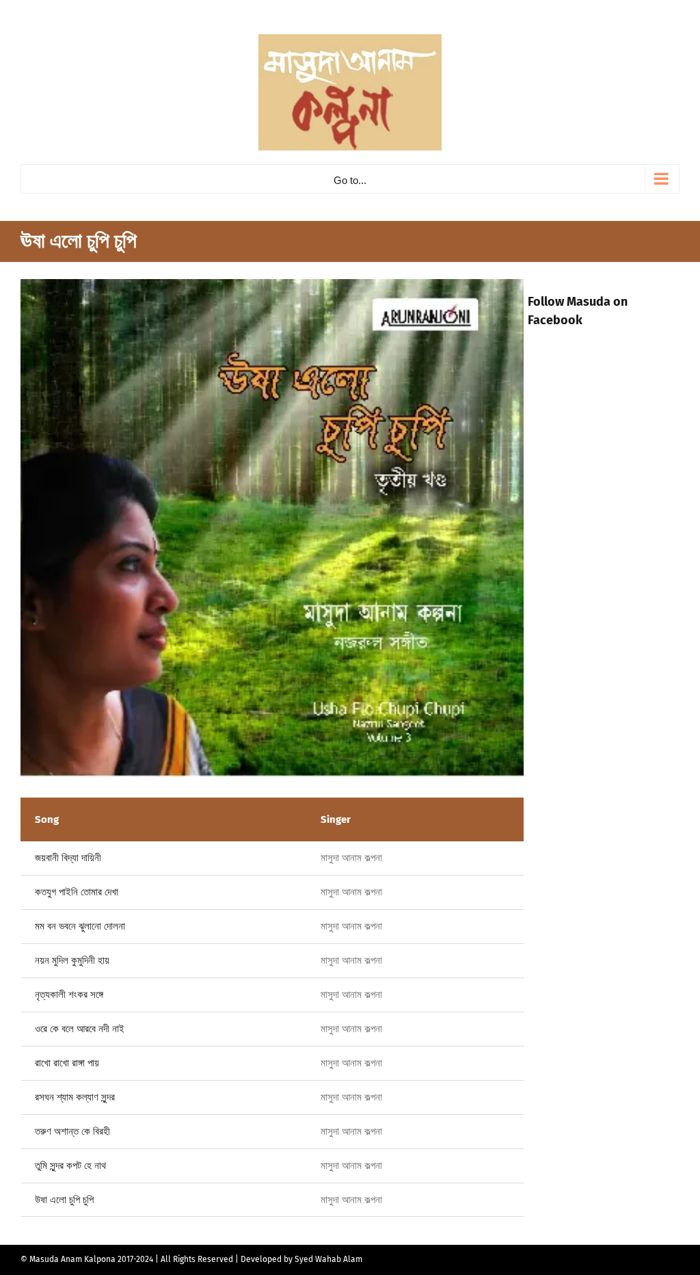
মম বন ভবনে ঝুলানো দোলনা (80, 926)
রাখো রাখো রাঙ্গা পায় (67, 1063)
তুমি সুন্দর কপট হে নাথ (70, 1165)
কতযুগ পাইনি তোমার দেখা (76, 892)
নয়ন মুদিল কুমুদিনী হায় (72, 960)
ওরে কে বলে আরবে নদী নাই (79, 1029)
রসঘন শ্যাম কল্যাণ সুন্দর (75, 1097)
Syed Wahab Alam (328, 1259)
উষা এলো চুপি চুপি (64, 1200)
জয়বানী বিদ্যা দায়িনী (68, 858)
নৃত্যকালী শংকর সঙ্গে (69, 994)
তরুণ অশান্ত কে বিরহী (72, 1131)
